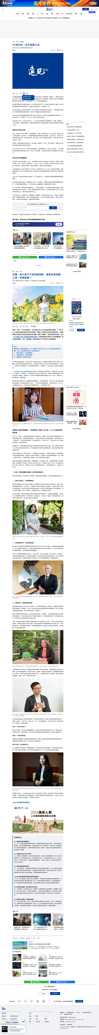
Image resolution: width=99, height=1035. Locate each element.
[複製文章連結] (20, 93)
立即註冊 (79, 1001)
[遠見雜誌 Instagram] (31, 1001)
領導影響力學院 (68, 1014)
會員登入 (44, 993)
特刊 (79, 299)
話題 (23, 14)
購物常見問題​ (13, 1019)
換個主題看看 (77, 271)
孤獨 (38, 938)
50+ (61, 1014)
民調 (57, 14)
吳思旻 (13, 50)
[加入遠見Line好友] (19, 1001)
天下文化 (78, 1012)
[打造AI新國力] (76, 307)
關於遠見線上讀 (14, 1016)
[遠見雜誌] (49, 9)
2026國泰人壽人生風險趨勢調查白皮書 (25, 337)
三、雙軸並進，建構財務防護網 (22, 357)
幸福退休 (28, 938)
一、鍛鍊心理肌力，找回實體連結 (23, 353)
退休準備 (22, 938)
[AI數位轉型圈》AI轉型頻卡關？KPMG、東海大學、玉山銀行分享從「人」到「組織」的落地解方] (43, 965)
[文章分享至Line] (13, 93)
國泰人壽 (15, 938)
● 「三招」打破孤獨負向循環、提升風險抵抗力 (27, 351)
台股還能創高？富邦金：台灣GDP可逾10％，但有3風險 (30, 965)
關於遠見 (4, 1016)
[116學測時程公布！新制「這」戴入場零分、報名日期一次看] (43, 957)
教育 (52, 14)
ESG (62, 14)
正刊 (73, 299)
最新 (18, 14)
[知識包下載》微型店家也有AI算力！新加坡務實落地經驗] (5, 1029)
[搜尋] (96, 9)
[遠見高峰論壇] (7, 3)
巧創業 (14, 260)
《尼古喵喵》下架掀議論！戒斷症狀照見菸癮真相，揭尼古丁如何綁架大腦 (30, 957)
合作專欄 (47, 1021)
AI (37, 14)
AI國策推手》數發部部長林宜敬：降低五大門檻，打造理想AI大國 (76, 324)
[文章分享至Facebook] (17, 93)
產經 (47, 14)
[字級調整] (27, 93)
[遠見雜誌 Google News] (43, 1001)
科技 (42, 14)
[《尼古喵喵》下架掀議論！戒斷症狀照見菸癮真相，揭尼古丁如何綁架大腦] (16, 957)
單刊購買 (81, 330)
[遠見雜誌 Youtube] (37, 1001)
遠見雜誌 (62, 1012)
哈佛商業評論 (70, 1012)
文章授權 (4, 1019)
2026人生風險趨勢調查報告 (21, 802)
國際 (28, 14)
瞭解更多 (93, 3)
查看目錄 (72, 330)
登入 (24, 98)
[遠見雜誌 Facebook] (25, 1001)
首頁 (13, 41)
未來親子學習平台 (86, 1012)
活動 (81, 14)
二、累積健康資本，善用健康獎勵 (23, 355)
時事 (21, 271)
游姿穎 (13, 283)
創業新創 (22, 41)
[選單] (3, 9)
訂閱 (85, 9)
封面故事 (71, 320)
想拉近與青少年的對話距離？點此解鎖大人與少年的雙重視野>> (54, 18)
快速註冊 (55, 993)
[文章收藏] (24, 93)
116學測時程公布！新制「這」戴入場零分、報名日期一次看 (56, 957)
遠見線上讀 (69, 14)
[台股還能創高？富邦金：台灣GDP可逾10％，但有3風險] (16, 965)
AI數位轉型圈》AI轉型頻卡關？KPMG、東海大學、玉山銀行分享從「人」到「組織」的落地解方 (56, 965)
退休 (34, 938)
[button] (61, 238)
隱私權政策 (69, 1024)
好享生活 (25, 955)
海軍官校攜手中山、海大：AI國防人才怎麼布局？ (56, 973)
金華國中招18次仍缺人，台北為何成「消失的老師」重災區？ (30, 973)
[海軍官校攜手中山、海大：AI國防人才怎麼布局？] (43, 973)
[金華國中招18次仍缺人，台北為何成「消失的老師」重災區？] (16, 973)
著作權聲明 (62, 1024)
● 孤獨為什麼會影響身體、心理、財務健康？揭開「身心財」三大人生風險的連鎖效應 (37, 349)
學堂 (76, 14)
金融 (33, 14)
